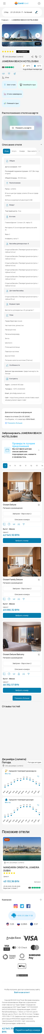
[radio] (3, 52)
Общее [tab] (6, 151)
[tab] (22, 144)
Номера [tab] (22, 151)
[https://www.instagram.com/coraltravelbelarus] (16, 906)
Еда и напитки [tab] (33, 151)
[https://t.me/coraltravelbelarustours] (22, 906)
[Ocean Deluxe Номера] (22, 487)
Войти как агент (22, 992)
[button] (22, 450)
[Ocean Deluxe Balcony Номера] (22, 636)
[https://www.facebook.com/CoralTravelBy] (28, 906)
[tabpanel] (22, 280)
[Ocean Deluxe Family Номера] (22, 562)
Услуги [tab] (14, 151)
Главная (4, 20)
